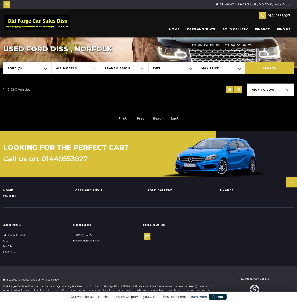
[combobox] (27, 68)
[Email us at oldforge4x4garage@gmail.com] (6, 4)
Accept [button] (217, 297)
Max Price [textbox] (210, 68)
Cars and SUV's (201, 29)
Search (270, 68)
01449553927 (278, 16)
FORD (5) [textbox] (15, 68)
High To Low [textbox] (263, 89)
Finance (262, 29)
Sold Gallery (235, 29)
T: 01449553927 (82, 234)
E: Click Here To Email (86, 240)
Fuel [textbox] (157, 68)
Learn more (198, 297)
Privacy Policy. (50, 279)
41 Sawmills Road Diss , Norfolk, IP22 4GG (254, 4)
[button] (291, 182)
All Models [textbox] (66, 68)
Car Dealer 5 (261, 278)
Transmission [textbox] (117, 68)
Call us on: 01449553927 (45, 158)
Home (174, 29)
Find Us (283, 29)
